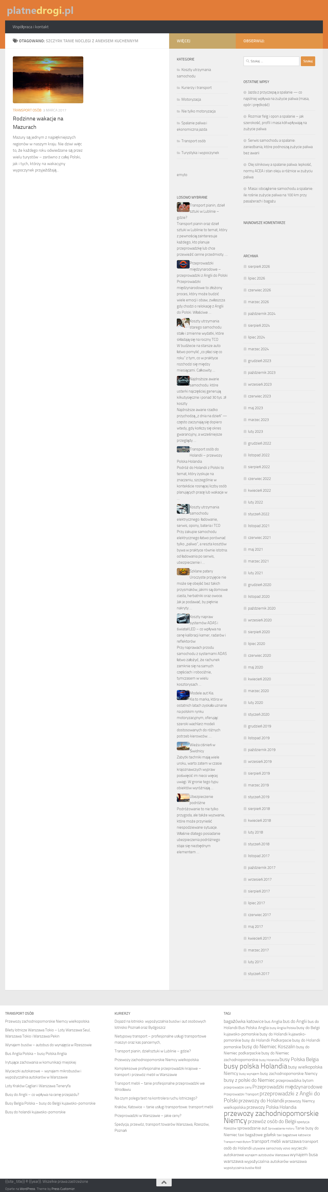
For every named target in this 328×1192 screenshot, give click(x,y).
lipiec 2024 (256, 337)
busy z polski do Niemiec (249, 1080)
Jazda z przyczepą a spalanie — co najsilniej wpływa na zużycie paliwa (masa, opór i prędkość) (276, 98)
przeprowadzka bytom (294, 1080)
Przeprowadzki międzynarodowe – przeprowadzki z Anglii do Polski (202, 269)
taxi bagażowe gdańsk (257, 1134)
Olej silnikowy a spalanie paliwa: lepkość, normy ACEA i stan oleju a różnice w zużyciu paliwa (278, 170)
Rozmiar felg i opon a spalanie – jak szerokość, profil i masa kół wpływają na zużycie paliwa (275, 122)
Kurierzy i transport (196, 87)
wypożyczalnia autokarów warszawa (275, 1161)
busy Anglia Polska (283, 1028)
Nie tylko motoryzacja (198, 111)
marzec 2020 (258, 691)
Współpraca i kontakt (31, 26)
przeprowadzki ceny (238, 1087)
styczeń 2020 (258, 714)
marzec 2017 (258, 950)
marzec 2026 (258, 302)
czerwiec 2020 (259, 655)
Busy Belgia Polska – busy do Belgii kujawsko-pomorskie (50, 1103)
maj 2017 (255, 926)
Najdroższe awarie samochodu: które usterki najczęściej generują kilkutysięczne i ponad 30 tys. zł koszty (201, 391)
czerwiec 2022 (259, 478)
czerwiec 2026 (259, 290)
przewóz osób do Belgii (272, 1121)
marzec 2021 (258, 561)
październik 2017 (261, 867)
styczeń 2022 (258, 514)
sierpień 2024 (259, 325)
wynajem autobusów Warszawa (267, 1155)
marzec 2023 (258, 419)
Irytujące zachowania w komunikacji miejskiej (40, 1062)
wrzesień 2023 (260, 384)
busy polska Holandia (255, 1066)
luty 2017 (255, 962)
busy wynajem (249, 1074)
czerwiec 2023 (259, 396)
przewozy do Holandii (261, 1100)
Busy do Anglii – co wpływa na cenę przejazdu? (42, 1094)
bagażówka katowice (244, 1021)
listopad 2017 (259, 856)
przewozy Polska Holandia (271, 1107)
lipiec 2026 (256, 278)
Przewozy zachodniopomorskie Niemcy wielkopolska (47, 1021)
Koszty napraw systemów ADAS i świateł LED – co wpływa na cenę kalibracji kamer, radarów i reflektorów (201, 629)
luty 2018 (255, 832)
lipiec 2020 (256, 643)
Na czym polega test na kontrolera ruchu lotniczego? (156, 1098)
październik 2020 (261, 608)
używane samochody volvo (271, 1148)
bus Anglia (273, 1021)
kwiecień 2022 (259, 490)
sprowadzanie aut (252, 1128)
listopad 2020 (259, 596)
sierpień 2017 (259, 891)
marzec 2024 (258, 349)
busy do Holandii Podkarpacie (266, 1040)
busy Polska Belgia (299, 1059)
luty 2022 (255, 502)
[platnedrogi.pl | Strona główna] (40, 10)
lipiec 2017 (256, 903)
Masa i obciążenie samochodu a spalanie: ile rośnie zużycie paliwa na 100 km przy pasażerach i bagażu (278, 194)
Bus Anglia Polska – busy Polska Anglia (36, 1053)
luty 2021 (255, 573)
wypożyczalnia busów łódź (242, 1168)
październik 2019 (261, 749)
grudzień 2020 (259, 584)
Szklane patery (201, 571)
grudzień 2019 (259, 726)
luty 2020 (255, 702)
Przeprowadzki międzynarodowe (287, 1087)
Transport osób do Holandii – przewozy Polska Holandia (199, 455)
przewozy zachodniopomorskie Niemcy (271, 1117)
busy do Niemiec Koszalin (268, 1046)
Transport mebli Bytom (237, 1142)
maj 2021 (255, 549)
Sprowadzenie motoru (281, 1128)
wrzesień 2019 (260, 761)
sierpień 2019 (259, 773)
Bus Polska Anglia (253, 1027)
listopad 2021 (259, 525)
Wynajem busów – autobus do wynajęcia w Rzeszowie (48, 1045)
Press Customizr (63, 1189)
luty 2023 (255, 431)
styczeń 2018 (258, 844)
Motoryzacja (191, 99)
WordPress (27, 1189)
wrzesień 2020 (260, 620)
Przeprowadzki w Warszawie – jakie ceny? (148, 1115)
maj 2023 (255, 408)
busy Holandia (269, 1060)
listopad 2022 (259, 455)
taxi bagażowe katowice (294, 1135)
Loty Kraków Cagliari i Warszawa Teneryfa (37, 1086)
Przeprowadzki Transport (241, 1094)
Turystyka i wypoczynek (200, 152)
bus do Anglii (295, 1021)
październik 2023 (261, 372)
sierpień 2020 (259, 632)
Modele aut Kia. (202, 693)
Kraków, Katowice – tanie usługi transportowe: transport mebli (164, 1107)
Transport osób (27, 110)
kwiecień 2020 (259, 679)
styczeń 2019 (258, 797)
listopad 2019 (259, 738)
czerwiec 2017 (259, 914)
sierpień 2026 (259, 266)
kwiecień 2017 (259, 938)
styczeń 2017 (258, 973)
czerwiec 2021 (259, 537)
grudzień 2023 (259, 360)
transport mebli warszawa (277, 1141)
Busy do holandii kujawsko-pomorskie (35, 1112)
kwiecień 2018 (259, 820)
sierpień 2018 (259, 808)
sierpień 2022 (259, 467)
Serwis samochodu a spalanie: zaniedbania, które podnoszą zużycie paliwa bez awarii (278, 146)
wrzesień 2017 (260, 879)
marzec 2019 (258, 785)
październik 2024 (261, 313)
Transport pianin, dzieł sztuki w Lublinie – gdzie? (200, 211)
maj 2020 (255, 667)
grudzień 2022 (259, 443)
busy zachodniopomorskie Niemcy (288, 1073)
